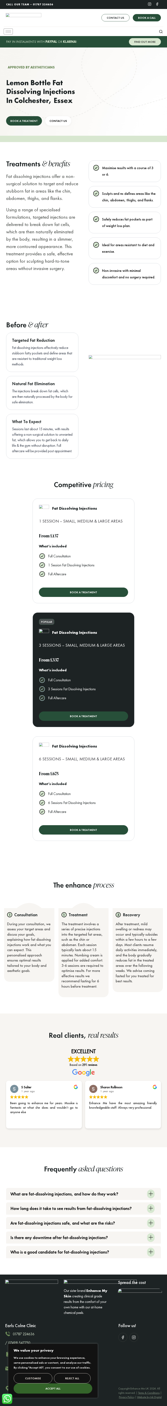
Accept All (52, 1388)
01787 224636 (43, 4)
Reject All (72, 1378)
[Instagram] (149, 4)
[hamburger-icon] (8, 31)
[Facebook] (157, 4)
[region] (53, 1371)
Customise (33, 1378)
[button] (160, 31)
